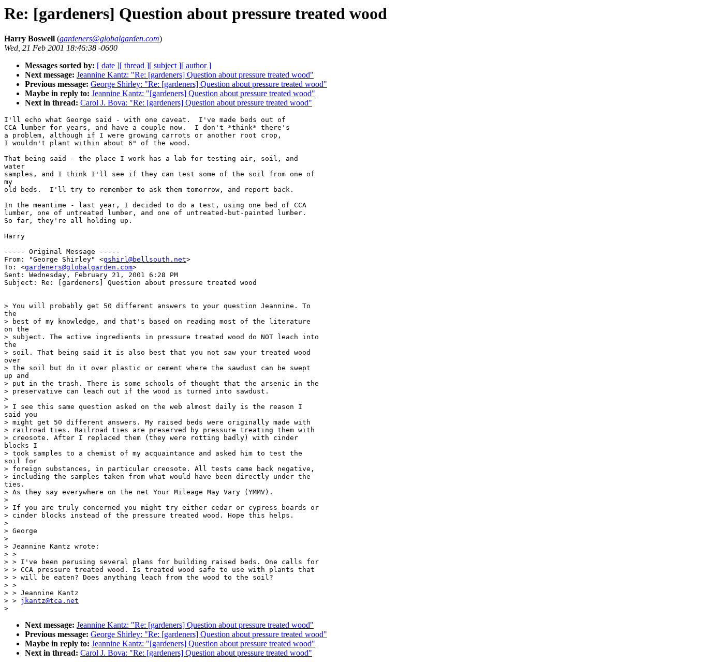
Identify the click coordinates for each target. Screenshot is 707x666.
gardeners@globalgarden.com (78, 267)
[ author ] (196, 65)
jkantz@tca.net (50, 600)
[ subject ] (165, 65)
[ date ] (108, 65)
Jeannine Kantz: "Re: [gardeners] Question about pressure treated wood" (195, 74)
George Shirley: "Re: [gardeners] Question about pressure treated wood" (209, 84)
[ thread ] (134, 65)
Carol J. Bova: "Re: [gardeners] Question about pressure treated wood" (196, 102)
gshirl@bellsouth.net (145, 259)
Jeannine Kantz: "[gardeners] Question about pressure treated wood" (203, 93)
